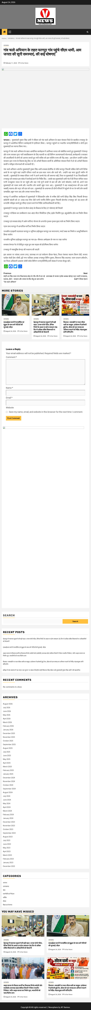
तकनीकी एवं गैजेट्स (8, 894)
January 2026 (8, 730)
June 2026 (7, 711)
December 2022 (9, 866)
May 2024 (6, 803)
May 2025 (6, 759)
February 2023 (8, 859)
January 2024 (8, 818)
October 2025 (8, 741)
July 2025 (6, 752)
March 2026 (7, 722)
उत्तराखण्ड (6, 45)
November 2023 (9, 826)
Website (10, 407)
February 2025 (8, 770)
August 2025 (8, 748)
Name (9, 388)
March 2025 (7, 767)
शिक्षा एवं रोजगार (7, 905)
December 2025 (9, 733)
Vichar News (24, 63)
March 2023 (7, 855)
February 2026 (8, 726)
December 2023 (9, 822)
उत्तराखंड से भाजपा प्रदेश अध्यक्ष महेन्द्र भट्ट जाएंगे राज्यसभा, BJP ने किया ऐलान (66, 276)
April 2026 (7, 719)
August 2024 (8, 792)
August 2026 (8, 704)
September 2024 (9, 789)
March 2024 (7, 811)
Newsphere (53, 1007)
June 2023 (7, 844)
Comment (11, 357)
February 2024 (8, 815)
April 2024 (7, 807)
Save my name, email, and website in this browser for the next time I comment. (46, 412)
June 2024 (7, 800)
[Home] (4, 32)
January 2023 (8, 862)
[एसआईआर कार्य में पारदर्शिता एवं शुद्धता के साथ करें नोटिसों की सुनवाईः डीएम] (15, 305)
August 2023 (8, 837)
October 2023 (8, 829)
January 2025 (8, 774)
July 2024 (6, 796)
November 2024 (9, 781)
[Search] (87, 32)
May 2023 (6, 848)
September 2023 (9, 833)
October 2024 (8, 785)
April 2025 (7, 763)
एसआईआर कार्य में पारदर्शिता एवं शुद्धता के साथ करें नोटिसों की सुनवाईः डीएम (14, 324)
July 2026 (6, 708)
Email (9, 397)
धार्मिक (5, 897)
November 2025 (9, 737)
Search (9, 615)
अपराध (5, 883)
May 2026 (6, 715)
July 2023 (6, 840)
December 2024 (9, 778)
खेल (4, 890)
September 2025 (9, 744)
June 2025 (7, 755)
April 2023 (7, 851)
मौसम (4, 901)
